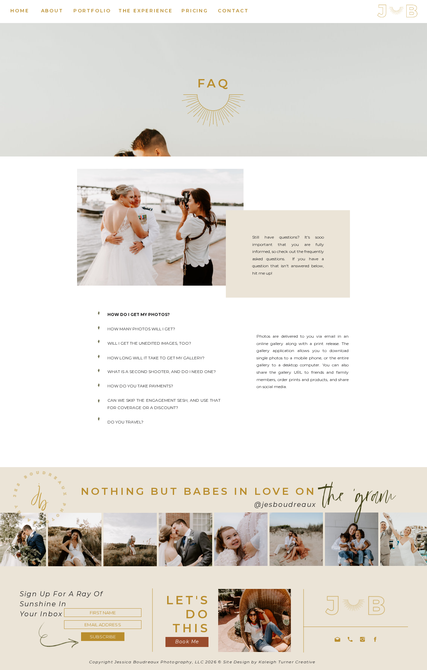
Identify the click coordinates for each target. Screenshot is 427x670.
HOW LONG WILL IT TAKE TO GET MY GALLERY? (155, 357)
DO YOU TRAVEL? (125, 421)
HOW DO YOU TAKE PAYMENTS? (140, 385)
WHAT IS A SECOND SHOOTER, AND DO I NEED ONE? (161, 371)
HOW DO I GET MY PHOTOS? (139, 314)
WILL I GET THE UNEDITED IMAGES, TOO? (149, 343)
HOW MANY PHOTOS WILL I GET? (141, 328)
